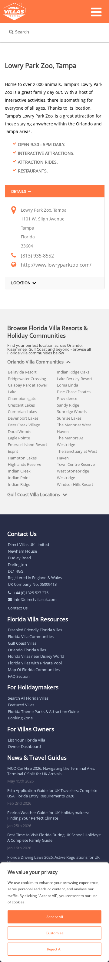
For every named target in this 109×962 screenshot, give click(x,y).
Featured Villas (21, 705)
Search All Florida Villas (28, 698)
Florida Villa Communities (31, 636)
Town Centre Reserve (76, 464)
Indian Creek (19, 471)
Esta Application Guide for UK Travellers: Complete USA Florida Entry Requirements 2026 (52, 793)
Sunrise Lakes (69, 418)
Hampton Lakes (22, 458)
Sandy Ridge (68, 405)
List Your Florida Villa (26, 740)
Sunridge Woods (72, 411)
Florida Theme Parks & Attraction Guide (43, 711)
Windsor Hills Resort (75, 484)
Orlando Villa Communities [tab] (35, 362)
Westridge (66, 477)
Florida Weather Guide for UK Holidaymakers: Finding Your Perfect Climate (48, 815)
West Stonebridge (73, 471)
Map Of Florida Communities (34, 669)
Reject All (54, 949)
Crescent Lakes (21, 405)
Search (22, 32)
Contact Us (18, 608)
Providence (67, 398)
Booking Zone (20, 718)
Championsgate (22, 398)
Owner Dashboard (24, 746)
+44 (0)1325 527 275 (31, 592)
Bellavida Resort (22, 372)
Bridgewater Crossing (27, 378)
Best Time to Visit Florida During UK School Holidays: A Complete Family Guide (54, 837)
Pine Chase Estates (74, 391)
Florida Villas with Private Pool (35, 663)
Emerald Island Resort (27, 444)
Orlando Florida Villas (27, 650)
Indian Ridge (19, 484)
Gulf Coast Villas (22, 643)
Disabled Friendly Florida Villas (35, 630)
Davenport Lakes (23, 418)
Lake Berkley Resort (74, 378)
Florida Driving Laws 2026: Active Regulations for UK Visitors (53, 860)
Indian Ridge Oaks (73, 372)
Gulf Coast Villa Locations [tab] (33, 495)
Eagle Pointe (19, 438)
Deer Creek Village (24, 425)
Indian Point (19, 477)
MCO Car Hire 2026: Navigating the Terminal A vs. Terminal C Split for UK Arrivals (51, 771)
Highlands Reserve (24, 464)
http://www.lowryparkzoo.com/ (56, 264)
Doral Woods (19, 431)
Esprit (13, 451)
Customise (55, 933)
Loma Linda (67, 385)
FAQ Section (19, 676)
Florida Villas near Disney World (36, 656)
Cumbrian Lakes (22, 411)
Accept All (54, 916)
